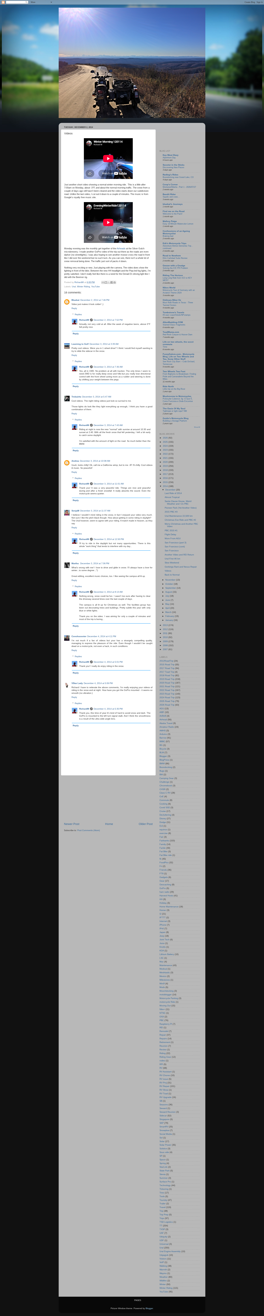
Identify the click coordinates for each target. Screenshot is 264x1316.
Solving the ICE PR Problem (175, 268)
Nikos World (169, 288)
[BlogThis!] (105, 282)
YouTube (95, 286)
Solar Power (165, 1145)
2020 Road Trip (167, 683)
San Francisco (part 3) (175, 542)
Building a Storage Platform (175, 421)
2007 (165, 649)
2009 (165, 641)
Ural (74, 286)
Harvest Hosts (166, 895)
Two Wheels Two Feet (174, 371)
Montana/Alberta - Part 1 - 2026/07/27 (179, 187)
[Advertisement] (108, 799)
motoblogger (166, 994)
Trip (161, 1211)
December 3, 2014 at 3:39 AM (104, 344)
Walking (163, 1266)
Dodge (163, 822)
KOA (162, 950)
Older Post (146, 824)
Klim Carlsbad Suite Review (175, 258)
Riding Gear (165, 1057)
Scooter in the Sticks (173, 165)
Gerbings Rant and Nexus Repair (181, 567)
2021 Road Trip (167, 686)
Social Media (166, 1134)
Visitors (163, 1259)
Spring (163, 1163)
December (170, 490)
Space (163, 1159)
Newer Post (71, 824)
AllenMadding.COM (173, 322)
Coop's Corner (170, 184)
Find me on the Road (174, 211)
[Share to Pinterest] (114, 282)
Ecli (161, 826)
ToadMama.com (171, 332)
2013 (165, 625)
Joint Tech (164, 939)
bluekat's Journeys (173, 204)
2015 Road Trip (167, 664)
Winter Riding (83, 286)
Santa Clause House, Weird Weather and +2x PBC (178, 502)
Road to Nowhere (172, 255)
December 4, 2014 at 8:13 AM (108, 592)
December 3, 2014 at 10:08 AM (95, 461)
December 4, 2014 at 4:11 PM (101, 636)
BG (161, 745)
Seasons (164, 1104)
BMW (162, 763)
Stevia (162, 1174)
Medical (163, 969)
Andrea (75, 461)
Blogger (163, 756)
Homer (163, 910)
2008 (165, 645)
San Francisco (172, 550)
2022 (165, 454)
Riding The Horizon (173, 275)
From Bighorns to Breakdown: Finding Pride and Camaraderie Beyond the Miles (179, 376)
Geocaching (165, 884)
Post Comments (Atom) (88, 830)
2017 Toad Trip (167, 672)
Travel (162, 1207)
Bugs (162, 771)
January (169, 620)
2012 (165, 629)
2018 (165, 470)
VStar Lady (77, 683)
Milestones (165, 980)
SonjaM (75, 511)
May (167, 604)
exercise (164, 833)
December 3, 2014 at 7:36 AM (108, 367)
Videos (168, 571)
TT (161, 1226)
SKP (162, 1123)
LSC (162, 958)
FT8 (161, 873)
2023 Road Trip (167, 694)
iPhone (163, 925)
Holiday (163, 903)
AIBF (162, 712)
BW (161, 774)
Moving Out (165, 1006)
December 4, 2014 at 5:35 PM (108, 709)
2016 (165, 478)
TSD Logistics (166, 1222)
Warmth (163, 1270)
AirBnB (163, 716)
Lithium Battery (167, 954)
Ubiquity (163, 1237)
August (169, 592)
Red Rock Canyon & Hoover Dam (177, 334)
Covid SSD (165, 807)
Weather (164, 1277)
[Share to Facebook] (111, 282)
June (168, 600)
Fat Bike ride (166, 855)
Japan (162, 932)
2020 (165, 462)
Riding (163, 1053)
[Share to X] (108, 282)
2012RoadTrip (166, 661)
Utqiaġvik (164, 1255)
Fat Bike (163, 851)
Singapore (164, 1119)
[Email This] (103, 282)
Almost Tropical (172, 497)
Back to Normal (172, 575)
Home (109, 824)
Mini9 (162, 983)
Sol (161, 1138)
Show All (197, 427)
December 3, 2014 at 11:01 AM (109, 484)
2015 (165, 482)
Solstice (163, 1148)
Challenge (164, 782)
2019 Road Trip (167, 679)
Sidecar (163, 1116)
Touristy (163, 1200)
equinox (163, 829)
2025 (165, 442)
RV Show (164, 1090)
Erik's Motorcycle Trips (174, 243)
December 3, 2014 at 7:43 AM (108, 425)
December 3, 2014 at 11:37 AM (95, 511)
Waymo (163, 1273)
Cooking (163, 804)
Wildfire (163, 1281)
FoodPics (164, 862)
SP (161, 1156)
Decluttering (165, 815)
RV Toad (164, 1093)
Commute (164, 800)
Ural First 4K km (172, 559)
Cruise (163, 811)
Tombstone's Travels (173, 312)
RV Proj (163, 1083)
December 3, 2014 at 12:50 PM (109, 539)
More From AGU (173, 538)
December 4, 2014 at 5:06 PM (98, 683)
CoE (162, 796)
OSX (162, 1017)
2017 (165, 474)
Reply (74, 308)
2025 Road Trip (167, 701)
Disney (163, 818)
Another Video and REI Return (179, 555)
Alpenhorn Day (169, 157)
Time (165, 347)
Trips (162, 1218)
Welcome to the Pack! (172, 214)
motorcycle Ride (167, 1002)
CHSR (162, 789)
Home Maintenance (169, 907)
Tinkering (164, 1189)
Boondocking (166, 767)
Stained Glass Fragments (174, 325)
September (171, 588)
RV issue (164, 1079)
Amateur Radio (167, 727)
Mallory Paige (170, 221)
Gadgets (164, 877)
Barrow (163, 738)
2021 (165, 458)
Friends (163, 870)
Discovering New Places (173, 167)
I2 (160, 914)
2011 (165, 633)
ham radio (164, 892)
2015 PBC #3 (171, 512)
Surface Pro (165, 1182)
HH (161, 899)
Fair (161, 837)
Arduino (163, 734)
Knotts (163, 947)
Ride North (168, 386)
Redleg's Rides (170, 175)
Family (163, 844)
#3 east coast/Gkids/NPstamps (177, 315)
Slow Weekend (172, 563)
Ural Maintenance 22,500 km (179, 516)
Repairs (163, 1038)
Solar (162, 1141)
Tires (162, 1193)
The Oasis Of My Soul (174, 408)
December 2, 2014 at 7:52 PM (108, 320)
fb (160, 859)
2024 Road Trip (167, 697)
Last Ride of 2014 (173, 493)
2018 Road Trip (167, 675)
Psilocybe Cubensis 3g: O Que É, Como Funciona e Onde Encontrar (178, 400)
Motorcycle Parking (169, 998)
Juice (162, 943)
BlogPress (164, 760)
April (167, 608)
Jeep (162, 936)
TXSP (162, 1229)
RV (161, 1068)
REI (161, 1027)
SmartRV (164, 1127)
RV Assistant (166, 1072)
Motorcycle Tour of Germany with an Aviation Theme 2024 (179, 291)
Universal (164, 1244)
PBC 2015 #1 (171, 530)
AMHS (163, 730)
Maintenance (166, 965)
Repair (163, 1035)
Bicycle (163, 749)
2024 (165, 446)
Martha (75, 563)
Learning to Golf (80, 344)
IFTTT (163, 917)
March (168, 612)
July (167, 596)
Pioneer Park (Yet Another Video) (181, 508)
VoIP (162, 1262)
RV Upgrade (165, 1097)
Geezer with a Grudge (174, 265)
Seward (163, 1108)
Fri (161, 866)
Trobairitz (76, 397)
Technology (165, 1185)
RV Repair (164, 1086)
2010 (165, 637)
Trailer (163, 1203)
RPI (161, 1064)
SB (161, 1101)
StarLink (163, 1167)
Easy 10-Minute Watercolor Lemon (178, 224)
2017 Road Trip (167, 668)
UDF (162, 1240)
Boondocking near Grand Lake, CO (178, 177)
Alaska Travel (166, 723)
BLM (162, 752)
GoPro (163, 888)
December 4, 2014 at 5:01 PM (108, 662)
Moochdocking (167, 991)
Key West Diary (170, 155)
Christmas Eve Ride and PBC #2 (180, 520)
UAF (162, 1233)
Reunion (164, 1046)
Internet (163, 921)
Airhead (163, 719)
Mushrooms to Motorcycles (177, 396)
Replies (78, 314)
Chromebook (166, 785)
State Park (165, 1171)
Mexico (163, 976)
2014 (165, 486)
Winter (163, 1284)
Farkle (163, 848)
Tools (162, 1196)
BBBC (162, 741)
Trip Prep (164, 1214)
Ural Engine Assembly (170, 1251)
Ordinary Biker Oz (172, 300)
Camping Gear (167, 778)
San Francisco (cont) (175, 546)
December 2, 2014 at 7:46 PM (94, 300)
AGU (162, 708)
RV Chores (165, 1075)
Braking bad (168, 236)
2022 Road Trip (167, 690)
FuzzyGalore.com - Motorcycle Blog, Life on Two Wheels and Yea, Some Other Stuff (178, 356)
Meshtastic (165, 972)
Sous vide (164, 1152)
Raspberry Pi (166, 1024)
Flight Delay (170, 534)
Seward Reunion (168, 1112)
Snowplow (164, 1130)
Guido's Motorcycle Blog (176, 418)
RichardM (84, 320)
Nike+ (162, 1009)
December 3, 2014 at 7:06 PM (94, 563)
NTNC (162, 1013)
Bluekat (75, 300)
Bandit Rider (169, 194)
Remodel (164, 1031)
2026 (165, 438)
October (169, 584)
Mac (162, 962)
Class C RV (165, 793)
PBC (162, 1020)
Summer (164, 1178)
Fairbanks (164, 840)
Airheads (121, 248)
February (170, 616)
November (170, 580)
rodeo (162, 1061)
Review (163, 1049)
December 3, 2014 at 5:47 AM (96, 397)
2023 (165, 450)
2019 (165, 466)
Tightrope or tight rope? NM (175, 411)
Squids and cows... (171, 197)
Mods (162, 987)
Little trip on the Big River (174, 389)
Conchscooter (79, 636)
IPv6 (162, 928)
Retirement (165, 1042)
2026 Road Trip (167, 705)
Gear (162, 881)
